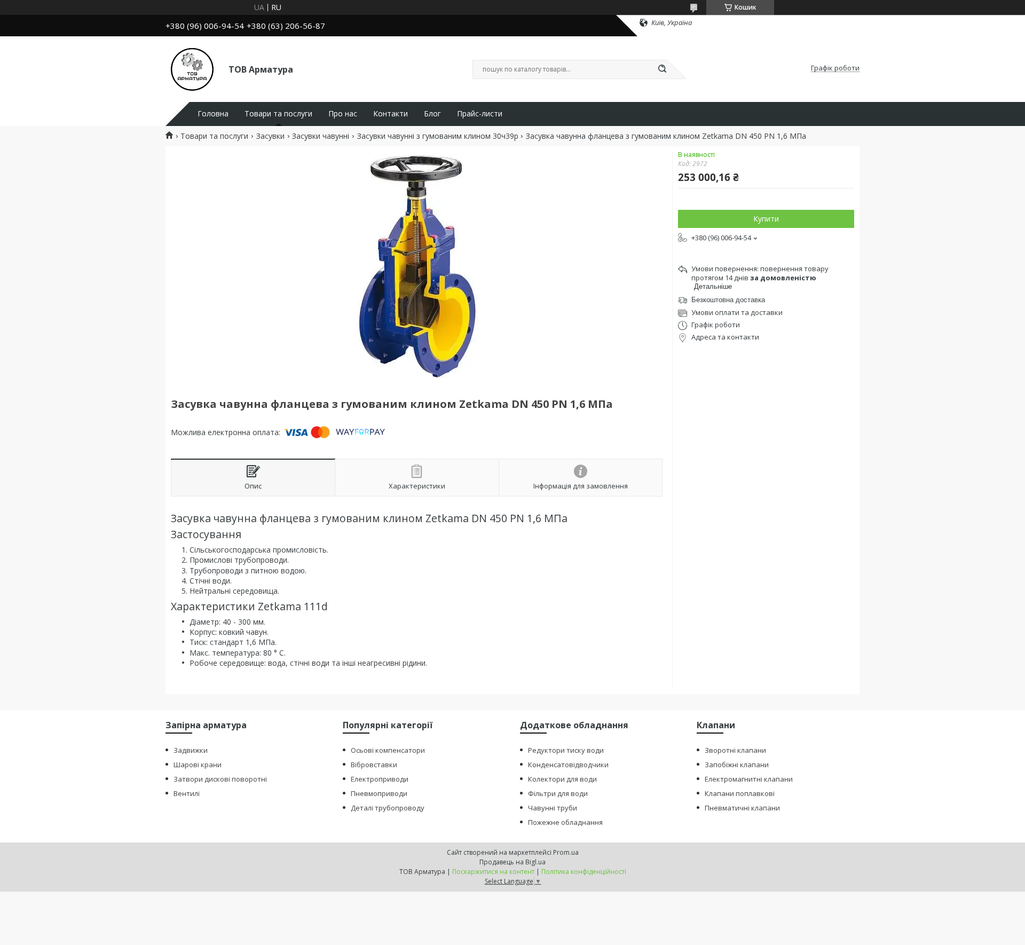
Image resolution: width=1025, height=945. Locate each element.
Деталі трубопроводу (387, 808)
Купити (766, 219)
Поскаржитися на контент (493, 871)
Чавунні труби (552, 808)
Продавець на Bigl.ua (512, 862)
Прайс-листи (479, 113)
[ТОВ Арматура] (192, 68)
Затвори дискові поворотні (220, 779)
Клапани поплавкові (740, 793)
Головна (213, 113)
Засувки (270, 136)
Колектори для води (562, 779)
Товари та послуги (278, 113)
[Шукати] (662, 69)
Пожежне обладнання (565, 822)
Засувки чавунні (320, 136)
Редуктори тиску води (566, 750)
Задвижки (191, 750)
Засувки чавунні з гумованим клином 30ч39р (437, 136)
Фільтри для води (558, 793)
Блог (432, 113)
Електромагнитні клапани (749, 779)
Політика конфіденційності (583, 871)
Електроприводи (379, 779)
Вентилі (187, 793)
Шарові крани (198, 764)
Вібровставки (374, 764)
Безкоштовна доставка (728, 300)
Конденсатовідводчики (568, 764)
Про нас (342, 113)
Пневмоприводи (379, 793)
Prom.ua (566, 852)
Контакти (390, 113)
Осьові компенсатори (388, 750)
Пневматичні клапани (742, 808)
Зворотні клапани (735, 750)
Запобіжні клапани (737, 764)
